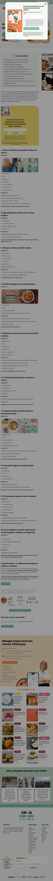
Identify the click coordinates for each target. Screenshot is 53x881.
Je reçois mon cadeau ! (31, 28)
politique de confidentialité (33, 26)
